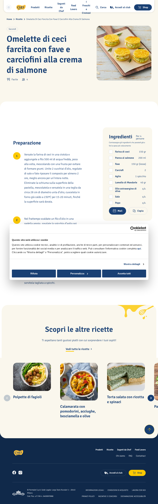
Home (9, 19)
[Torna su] (149, 430)
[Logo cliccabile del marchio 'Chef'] (21, 7)
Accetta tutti (124, 273)
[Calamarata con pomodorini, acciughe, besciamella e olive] (79, 381)
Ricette (19, 19)
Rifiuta (33, 273)
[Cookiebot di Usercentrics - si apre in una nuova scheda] (132, 228)
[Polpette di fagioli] (32, 377)
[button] (36, 7)
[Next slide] (151, 398)
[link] (14, 472)
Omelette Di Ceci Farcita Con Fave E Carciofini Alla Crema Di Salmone (58, 19)
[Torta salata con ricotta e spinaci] (126, 377)
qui (139, 248)
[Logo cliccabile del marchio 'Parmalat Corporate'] (18, 493)
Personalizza (77, 273)
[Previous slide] (7, 398)
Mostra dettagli (132, 264)
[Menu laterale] (8, 7)
